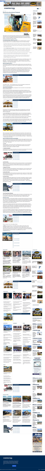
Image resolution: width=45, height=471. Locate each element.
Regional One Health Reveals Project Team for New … (16, 357)
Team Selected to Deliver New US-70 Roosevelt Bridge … (17, 334)
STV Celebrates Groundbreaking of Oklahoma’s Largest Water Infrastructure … (8, 373)
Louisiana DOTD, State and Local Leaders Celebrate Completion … (8, 304)
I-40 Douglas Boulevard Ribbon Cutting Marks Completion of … (17, 338)
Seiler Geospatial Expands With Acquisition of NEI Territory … (27, 360)
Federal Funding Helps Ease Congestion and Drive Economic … (27, 303)
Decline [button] (1, 1)
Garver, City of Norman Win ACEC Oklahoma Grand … (8, 337)
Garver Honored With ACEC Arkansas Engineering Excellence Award (8, 335)
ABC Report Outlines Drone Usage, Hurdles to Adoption (34, 267)
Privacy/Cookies (43, 469)
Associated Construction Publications (6, 469)
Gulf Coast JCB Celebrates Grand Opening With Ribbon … (8, 357)
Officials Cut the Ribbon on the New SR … (7, 382)
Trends (24, 323)
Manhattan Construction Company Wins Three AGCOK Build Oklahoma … (7, 331)
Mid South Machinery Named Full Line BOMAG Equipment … (8, 352)
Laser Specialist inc (16, 216)
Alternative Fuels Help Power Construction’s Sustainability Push (35, 22)
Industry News (5, 291)
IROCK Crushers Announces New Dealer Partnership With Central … (8, 355)
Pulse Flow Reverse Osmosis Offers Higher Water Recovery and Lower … (35, 395)
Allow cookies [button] (3, 1)
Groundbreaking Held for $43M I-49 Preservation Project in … (17, 336)
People (14, 291)
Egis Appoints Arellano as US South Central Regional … (7, 302)
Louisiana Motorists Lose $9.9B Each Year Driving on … (27, 340)
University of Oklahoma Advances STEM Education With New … (17, 355)
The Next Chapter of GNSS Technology (35, 39)
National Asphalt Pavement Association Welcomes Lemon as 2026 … (8, 340)
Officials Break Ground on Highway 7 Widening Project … (7, 380)
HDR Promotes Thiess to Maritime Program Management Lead (8, 308)
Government (15, 323)
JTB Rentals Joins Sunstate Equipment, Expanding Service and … (27, 363)
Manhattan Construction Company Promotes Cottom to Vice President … (17, 307)
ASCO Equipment (15, 76)
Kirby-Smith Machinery (16, 155)
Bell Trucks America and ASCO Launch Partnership (27, 352)
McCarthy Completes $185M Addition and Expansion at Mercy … (17, 360)
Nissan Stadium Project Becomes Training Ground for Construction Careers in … (35, 354)
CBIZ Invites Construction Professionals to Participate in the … (27, 335)
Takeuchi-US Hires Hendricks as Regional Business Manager (17, 299)
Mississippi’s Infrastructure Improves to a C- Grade (26, 342)
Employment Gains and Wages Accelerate (35, 31)
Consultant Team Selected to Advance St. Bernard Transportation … (26, 305)
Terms (39, 469)
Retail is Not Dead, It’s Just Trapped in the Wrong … (35, 320)
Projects (24, 291)
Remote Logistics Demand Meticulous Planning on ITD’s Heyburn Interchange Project (35, 408)
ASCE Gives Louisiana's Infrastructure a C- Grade (7, 342)
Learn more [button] (19, 0)
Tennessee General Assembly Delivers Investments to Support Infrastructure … (27, 308)
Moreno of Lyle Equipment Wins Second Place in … (17, 310)
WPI (13, 126)
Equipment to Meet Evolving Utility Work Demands (34, 286)
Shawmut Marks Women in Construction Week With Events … (8, 378)
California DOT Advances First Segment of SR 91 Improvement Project (35, 327)
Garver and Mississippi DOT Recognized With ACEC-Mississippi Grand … (26, 311)
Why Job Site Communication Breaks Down (35, 48)
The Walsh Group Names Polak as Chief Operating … (8, 306)
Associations (5, 323)
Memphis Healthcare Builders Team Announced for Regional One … (17, 352)
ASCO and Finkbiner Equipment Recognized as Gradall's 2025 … (7, 360)
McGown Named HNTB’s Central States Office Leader (8, 299)
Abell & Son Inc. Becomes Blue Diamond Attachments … (7, 362)
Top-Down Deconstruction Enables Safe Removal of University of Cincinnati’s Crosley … (35, 334)
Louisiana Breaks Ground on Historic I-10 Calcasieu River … (17, 331)
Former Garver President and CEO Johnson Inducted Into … (17, 302)
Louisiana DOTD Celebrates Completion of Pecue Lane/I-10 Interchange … (17, 341)
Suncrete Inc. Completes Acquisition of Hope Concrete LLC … (27, 358)
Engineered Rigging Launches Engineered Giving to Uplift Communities (26, 331)
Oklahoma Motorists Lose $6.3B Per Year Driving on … (27, 337)
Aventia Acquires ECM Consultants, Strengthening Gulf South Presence (27, 355)
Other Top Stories (5, 394)
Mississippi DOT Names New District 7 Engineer (7, 310)
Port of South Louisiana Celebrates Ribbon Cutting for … (8, 376)
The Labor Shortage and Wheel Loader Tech (34, 262)
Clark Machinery (15, 101)
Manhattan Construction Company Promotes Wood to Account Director (17, 304)
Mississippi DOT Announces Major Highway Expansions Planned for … (26, 299)
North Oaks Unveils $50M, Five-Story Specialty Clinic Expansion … (17, 363)
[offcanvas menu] (40, 8)
